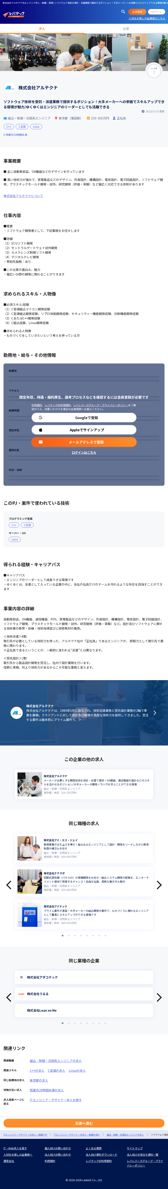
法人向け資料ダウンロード (101, 1154)
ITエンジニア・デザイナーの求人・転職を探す (77, 1134)
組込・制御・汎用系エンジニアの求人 (56, 1060)
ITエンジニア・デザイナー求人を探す (56, 1100)
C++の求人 (37, 1070)
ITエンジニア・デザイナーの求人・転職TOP (25, 1134)
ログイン (156, 12)
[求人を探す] (123, 11)
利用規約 (37, 405)
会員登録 (137, 12)
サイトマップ (135, 1148)
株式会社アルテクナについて (23, 196)
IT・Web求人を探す (15, 1148)
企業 (126, 28)
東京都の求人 (39, 1080)
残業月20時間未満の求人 (47, 1090)
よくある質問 (94, 1148)
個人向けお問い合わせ (58, 1148)
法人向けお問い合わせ (58, 1154)
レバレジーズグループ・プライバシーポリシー (100, 405)
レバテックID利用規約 (58, 405)
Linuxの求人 (77, 1070)
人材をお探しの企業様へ (18, 1154)
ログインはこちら (84, 452)
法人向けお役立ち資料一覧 (142, 1154)
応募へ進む (84, 1123)
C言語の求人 (56, 1070)
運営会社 (9, 1161)
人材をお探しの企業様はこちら (147, 18)
